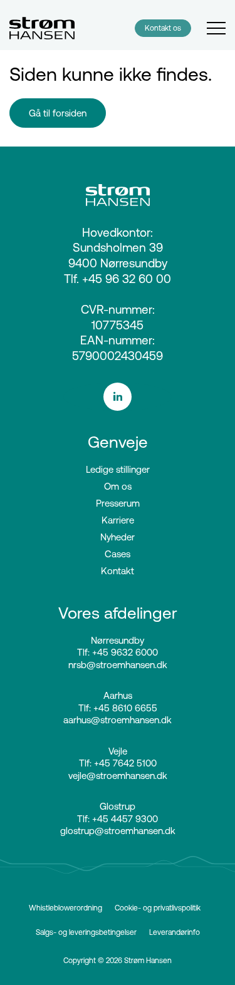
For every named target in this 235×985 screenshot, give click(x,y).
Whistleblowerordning (65, 908)
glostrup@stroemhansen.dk (117, 830)
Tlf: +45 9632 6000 (117, 652)
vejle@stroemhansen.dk (117, 775)
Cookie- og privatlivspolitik (158, 908)
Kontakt (117, 570)
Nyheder (117, 537)
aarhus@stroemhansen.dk (117, 719)
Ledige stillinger (118, 469)
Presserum (118, 503)
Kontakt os (163, 28)
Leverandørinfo (174, 932)
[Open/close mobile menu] (216, 29)
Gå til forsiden (57, 113)
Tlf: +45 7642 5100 (118, 763)
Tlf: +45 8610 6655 (117, 708)
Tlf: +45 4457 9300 (117, 818)
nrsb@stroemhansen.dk (117, 664)
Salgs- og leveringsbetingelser (86, 932)
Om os (118, 486)
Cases (117, 554)
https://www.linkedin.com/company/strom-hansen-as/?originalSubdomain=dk (117, 397)
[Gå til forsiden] (42, 28)
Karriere (118, 520)
